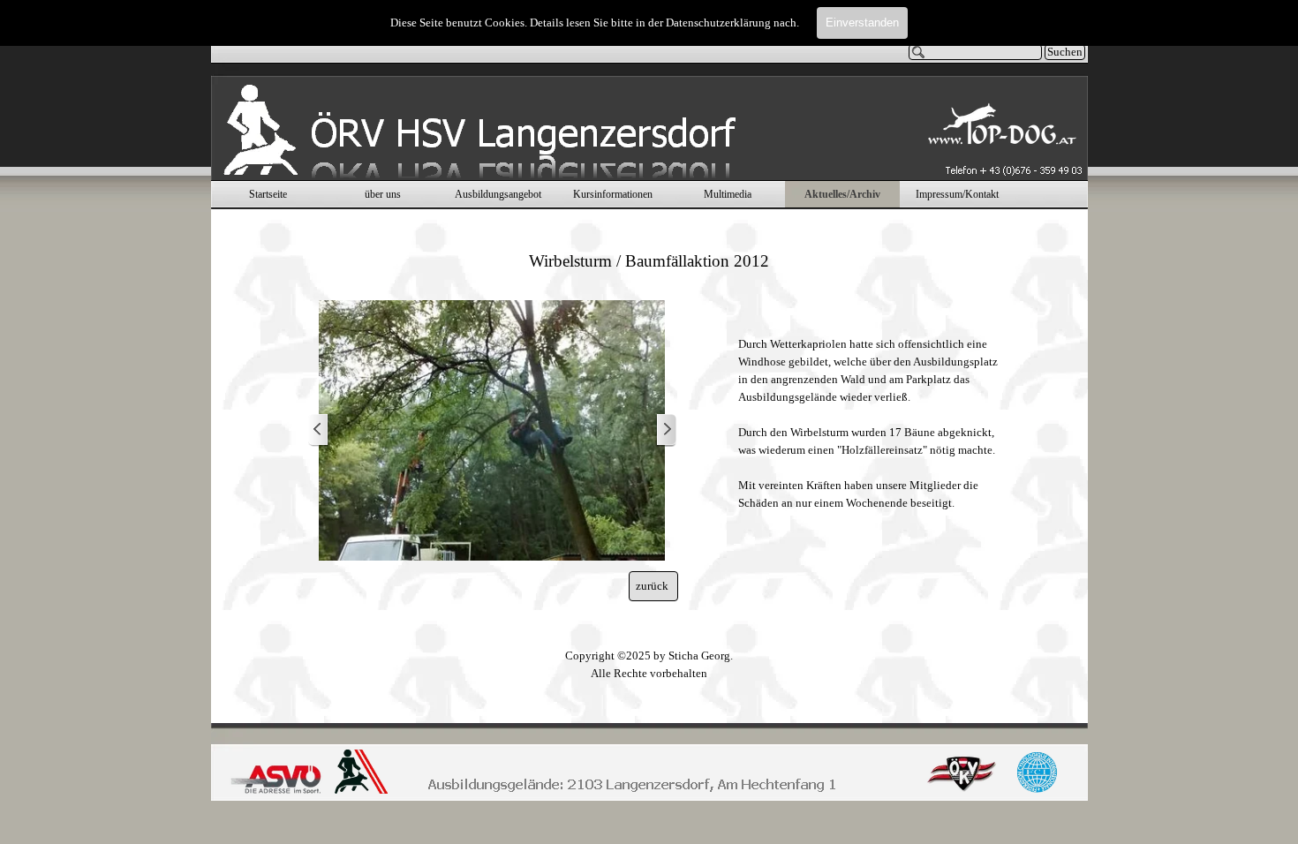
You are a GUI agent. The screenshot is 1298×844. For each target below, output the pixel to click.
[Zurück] (318, 430)
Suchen (1065, 51)
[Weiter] (665, 430)
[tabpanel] (649, 261)
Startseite (268, 194)
